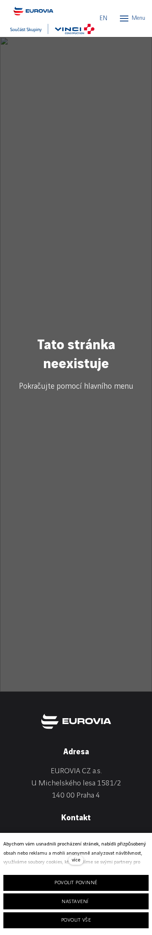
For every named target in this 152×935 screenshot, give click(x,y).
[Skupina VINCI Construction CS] (52, 29)
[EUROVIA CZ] (48, 11)
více (76, 860)
